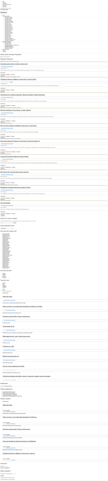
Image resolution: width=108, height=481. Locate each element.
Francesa (7, 89)
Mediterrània (8, 105)
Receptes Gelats (5, 261)
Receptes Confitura (6, 241)
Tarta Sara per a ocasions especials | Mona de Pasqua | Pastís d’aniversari (22, 95)
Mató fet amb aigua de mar (11, 356)
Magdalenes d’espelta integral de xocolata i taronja (15, 187)
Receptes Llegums (6, 264)
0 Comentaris (2, 75)
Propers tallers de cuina (7, 4)
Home (1, 56)
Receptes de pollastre (6, 251)
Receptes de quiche (6, 253)
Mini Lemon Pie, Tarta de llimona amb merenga (14, 172)
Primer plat (4, 276)
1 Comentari (2, 168)
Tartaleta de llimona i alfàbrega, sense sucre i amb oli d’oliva (18, 79)
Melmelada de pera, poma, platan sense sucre (16, 336)
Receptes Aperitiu (5, 239)
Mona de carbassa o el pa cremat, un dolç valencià (15, 110)
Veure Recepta (2, 72)
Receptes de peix (5, 249)
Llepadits (12, 74)
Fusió (10, 151)
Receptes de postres (6, 252)
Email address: (3, 473)
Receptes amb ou (5, 236)
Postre (4, 275)
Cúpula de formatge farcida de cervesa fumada (14, 156)
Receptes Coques (5, 243)
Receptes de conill (6, 246)
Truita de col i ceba (8, 346)
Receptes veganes (6, 267)
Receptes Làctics (5, 263)
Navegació (3, 12)
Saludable (7, 74)
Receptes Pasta (5, 265)
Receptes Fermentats (6, 260)
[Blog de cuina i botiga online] (2, 9)
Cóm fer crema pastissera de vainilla (13, 366)
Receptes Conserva (6, 242)
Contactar (4, 6)
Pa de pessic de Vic (8, 326)
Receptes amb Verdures (7, 238)
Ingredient (4, 274)
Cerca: (1, 222)
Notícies (4, 2)
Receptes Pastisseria (6, 266)
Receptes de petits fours (7, 250)
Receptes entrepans (6, 258)
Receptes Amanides (6, 233)
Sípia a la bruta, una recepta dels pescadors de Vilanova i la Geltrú (22, 306)
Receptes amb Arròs (6, 234)
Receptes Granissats (6, 262)
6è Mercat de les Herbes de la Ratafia (9, 392)
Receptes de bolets (6, 244)
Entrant (4, 273)
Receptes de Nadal (6, 248)
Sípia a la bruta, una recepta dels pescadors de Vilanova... (20, 417)
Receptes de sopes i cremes (7, 255)
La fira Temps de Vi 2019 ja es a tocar (9, 391)
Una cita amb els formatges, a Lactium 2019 (10, 394)
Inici (3, 1)
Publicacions (2, 386)
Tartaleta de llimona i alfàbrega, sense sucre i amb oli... (19, 453)
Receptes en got (5, 257)
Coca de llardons (5, 203)
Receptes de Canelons (6, 245)
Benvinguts (5, 3)
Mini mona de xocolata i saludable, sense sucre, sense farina (18, 126)
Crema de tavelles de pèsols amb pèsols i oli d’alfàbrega (19, 441)
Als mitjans (5, 5)
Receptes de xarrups (6, 256)
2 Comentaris (2, 183)
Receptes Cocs (5, 240)
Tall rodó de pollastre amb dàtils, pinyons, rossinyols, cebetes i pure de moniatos (26, 376)
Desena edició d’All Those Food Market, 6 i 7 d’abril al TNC (12, 396)
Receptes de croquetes (6, 247)
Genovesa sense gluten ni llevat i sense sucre (14, 64)
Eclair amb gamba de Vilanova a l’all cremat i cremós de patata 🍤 (20, 141)
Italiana (4, 285)
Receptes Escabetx (6, 259)
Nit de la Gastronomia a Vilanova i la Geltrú (10, 393)
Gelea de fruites (7, 296)
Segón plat (4, 277)
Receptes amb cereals (6, 235)
